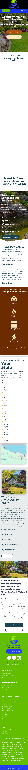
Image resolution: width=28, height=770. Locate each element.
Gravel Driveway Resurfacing (9, 677)
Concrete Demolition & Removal (10, 696)
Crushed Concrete (7, 706)
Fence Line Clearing (7, 690)
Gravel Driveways (6, 673)
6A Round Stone (6, 721)
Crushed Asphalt (6, 704)
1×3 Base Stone (6, 708)
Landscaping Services (8, 685)
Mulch (4, 727)
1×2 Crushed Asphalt (7, 710)
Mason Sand (5, 725)
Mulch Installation (7, 692)
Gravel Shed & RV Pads (8, 675)
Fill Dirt (4, 716)
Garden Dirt (5, 731)
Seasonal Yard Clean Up (8, 694)
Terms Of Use (19, 664)
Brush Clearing (6, 687)
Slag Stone (5, 733)
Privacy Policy (9, 664)
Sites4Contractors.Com (15, 768)
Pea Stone (5, 718)
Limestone (5, 712)
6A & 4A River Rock (7, 723)
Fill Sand (4, 714)
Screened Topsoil (6, 729)
